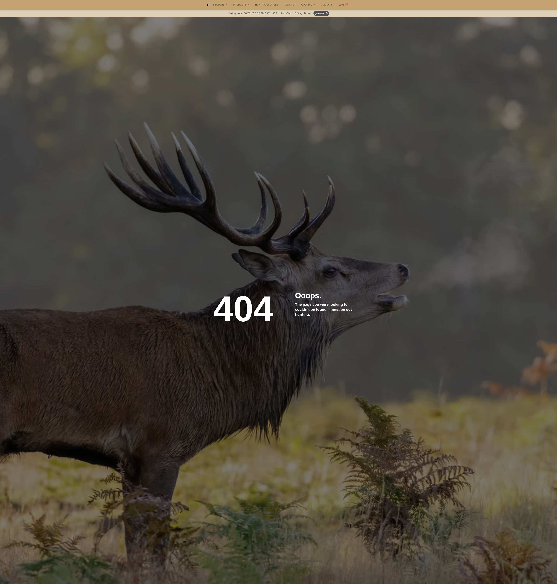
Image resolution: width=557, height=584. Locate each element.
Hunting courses (266, 4)
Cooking (306, 4)
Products (239, 4)
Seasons (218, 4)
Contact (326, 4)
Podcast (289, 4)
